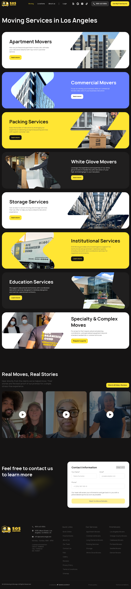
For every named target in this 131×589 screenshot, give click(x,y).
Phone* (74, 482)
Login (65, 4)
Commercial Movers (93, 536)
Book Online (67, 532)
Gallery (65, 557)
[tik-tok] (87, 4)
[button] (31, 3)
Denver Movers (115, 553)
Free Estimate (68, 536)
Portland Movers (116, 544)
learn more (15, 57)
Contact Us (67, 548)
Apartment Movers (93, 532)
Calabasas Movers (116, 540)
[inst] (82, 4)
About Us (66, 540)
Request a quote (79, 341)
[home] (9, 4)
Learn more (77, 259)
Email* (102, 472)
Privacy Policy (68, 565)
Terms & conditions (122, 585)
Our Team (66, 544)
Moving (31, 4)
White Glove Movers (93, 553)
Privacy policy (92, 585)
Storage (89, 548)
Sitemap (66, 573)
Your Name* (76, 472)
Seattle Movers (115, 548)
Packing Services (92, 544)
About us (52, 4)
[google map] (78, 4)
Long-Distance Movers (94, 540)
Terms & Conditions (70, 569)
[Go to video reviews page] (22, 414)
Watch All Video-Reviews (117, 385)
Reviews (66, 561)
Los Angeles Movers (117, 532)
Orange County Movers (118, 536)
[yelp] (73, 4)
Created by (59, 585)
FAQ (64, 553)
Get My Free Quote (120, 4)
